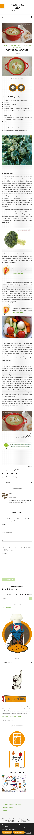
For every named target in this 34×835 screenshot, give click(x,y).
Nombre (4, 524)
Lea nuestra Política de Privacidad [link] (11, 716)
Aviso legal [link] (5, 804)
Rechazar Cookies (19, 832)
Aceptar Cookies (7, 832)
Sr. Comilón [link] (6, 482)
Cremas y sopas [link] (7, 45)
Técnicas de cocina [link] (17, 273)
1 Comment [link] (17, 53)
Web (3, 540)
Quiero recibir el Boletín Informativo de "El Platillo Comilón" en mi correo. (17, 549)
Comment (4, 553)
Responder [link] (12, 497)
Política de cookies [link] (7, 807)
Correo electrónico (7, 532)
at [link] (10, 495)
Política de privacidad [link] (15, 804)
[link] (2, 6)
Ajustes (29, 832)
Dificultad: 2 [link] (18, 45)
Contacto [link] (4, 810)
